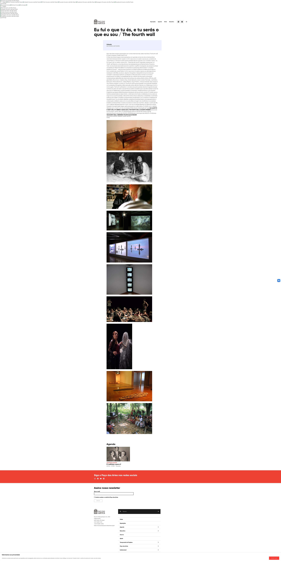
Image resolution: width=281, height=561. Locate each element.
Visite (165, 21)
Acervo (122, 534)
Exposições (153, 21)
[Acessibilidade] (182, 21)
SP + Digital (3, 2)
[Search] (158, 511)
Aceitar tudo (274, 558)
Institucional (123, 550)
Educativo (171, 21)
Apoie (121, 538)
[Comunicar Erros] (26, 5)
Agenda (160, 21)
